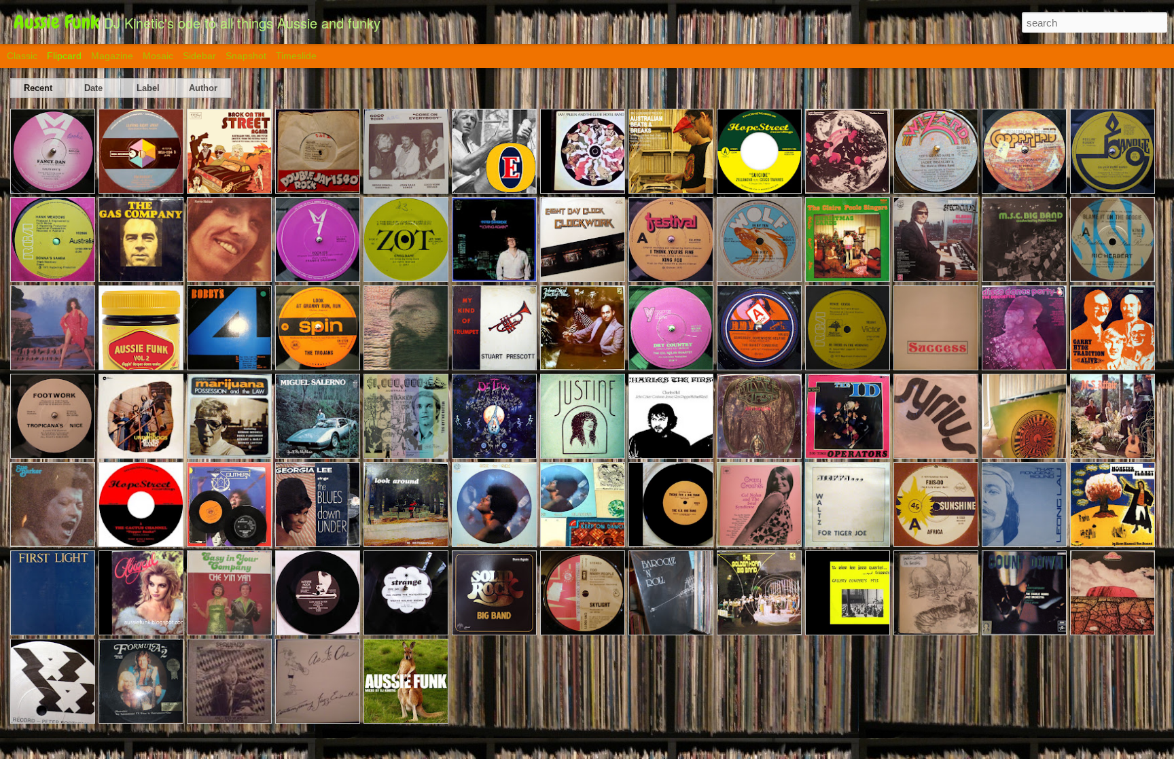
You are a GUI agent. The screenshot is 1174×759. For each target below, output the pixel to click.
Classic (22, 55)
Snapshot (246, 55)
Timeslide (296, 55)
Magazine (112, 55)
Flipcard (64, 55)
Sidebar (199, 55)
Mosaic (158, 55)
